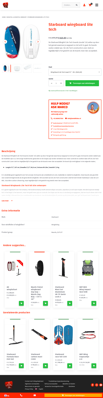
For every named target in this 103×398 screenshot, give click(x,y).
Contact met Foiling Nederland (34, 381)
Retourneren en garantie (32, 386)
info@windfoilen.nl (74, 118)
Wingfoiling (55, 225)
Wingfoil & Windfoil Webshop (16, 17)
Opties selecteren (21, 303)
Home (4, 17)
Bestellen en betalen (69, 384)
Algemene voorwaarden (32, 384)
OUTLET (60, 232)
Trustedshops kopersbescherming (63, 126)
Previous (5, 42)
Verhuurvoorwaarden (51, 384)
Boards (54, 232)
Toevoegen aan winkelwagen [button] (45, 303)
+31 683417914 (58, 118)
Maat (50, 67)
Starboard (55, 217)
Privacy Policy (29, 389)
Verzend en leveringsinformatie (54, 386)
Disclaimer (72, 386)
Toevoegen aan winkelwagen (75, 395)
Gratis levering (57, 123)
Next (38, 42)
